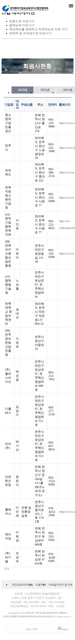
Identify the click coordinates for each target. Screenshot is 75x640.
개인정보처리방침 (22, 584)
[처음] (3, 568)
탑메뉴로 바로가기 (22, 25)
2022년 (45, 89)
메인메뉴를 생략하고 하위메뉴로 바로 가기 (38, 29)
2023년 (22, 89)
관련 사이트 (32, 629)
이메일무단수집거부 (60, 584)
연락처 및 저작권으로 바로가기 (30, 33)
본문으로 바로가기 (22, 21)
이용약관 (40, 584)
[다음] (9, 568)
